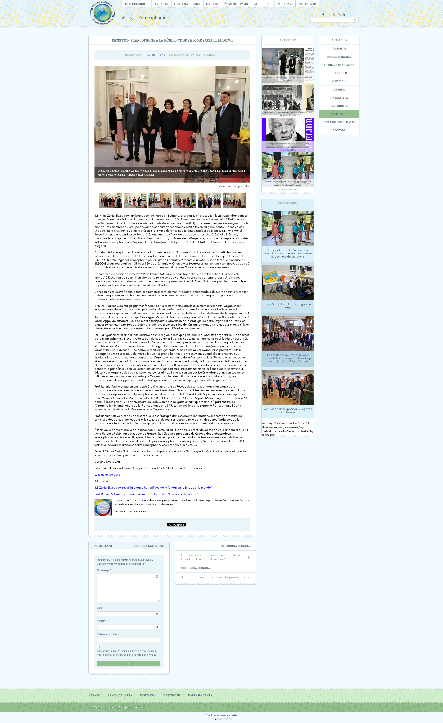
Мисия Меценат (339, 56)
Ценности (339, 73)
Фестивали (307, 4)
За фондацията (136, 4)
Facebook (323, 14)
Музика (339, 89)
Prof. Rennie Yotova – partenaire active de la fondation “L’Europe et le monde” (146, 494)
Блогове (339, 130)
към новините (287, 189)
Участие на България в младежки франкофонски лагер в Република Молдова (287, 183)
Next (245, 124)
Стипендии (263, 4)
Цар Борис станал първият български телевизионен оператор (288, 79)
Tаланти (339, 48)
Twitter (344, 14)
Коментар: (104, 570)
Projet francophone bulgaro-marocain (224, 577)
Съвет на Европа (187, 4)
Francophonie (152, 17)
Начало (123, 18)
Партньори (171, 695)
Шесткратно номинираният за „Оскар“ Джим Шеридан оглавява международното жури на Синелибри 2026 (288, 146)
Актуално (339, 40)
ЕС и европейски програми (227, 4)
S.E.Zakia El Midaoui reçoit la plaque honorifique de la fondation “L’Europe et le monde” (153, 487)
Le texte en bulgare (107, 475)
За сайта (161, 4)
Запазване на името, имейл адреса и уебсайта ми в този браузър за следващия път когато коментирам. (127, 652)
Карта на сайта (200, 695)
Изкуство (339, 81)
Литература (339, 97)
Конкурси (285, 4)
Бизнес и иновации (339, 64)
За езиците (339, 105)
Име (100, 607)
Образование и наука (339, 122)
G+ (334, 14)
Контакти (148, 695)
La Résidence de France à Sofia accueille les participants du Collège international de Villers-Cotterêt (288, 358)
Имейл (102, 620)
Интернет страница (108, 634)
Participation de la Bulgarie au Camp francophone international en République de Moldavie (287, 253)
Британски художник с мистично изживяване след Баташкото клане (287, 114)
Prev (99, 124)
